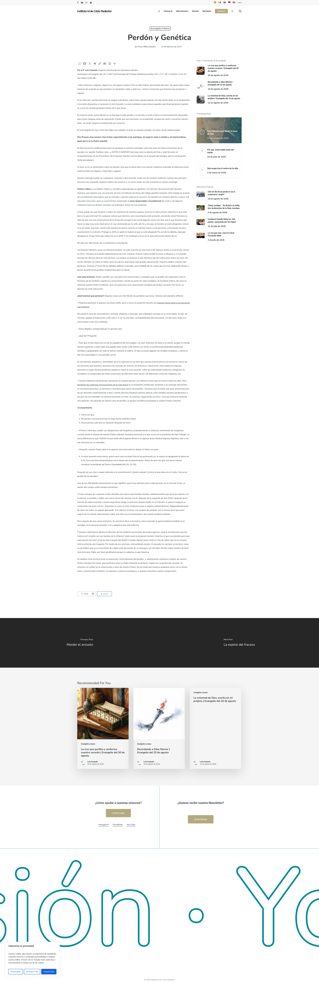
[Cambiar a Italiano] (220, 2)
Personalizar (16, 972)
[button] (118, 813)
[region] (32, 959)
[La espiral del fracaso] (239, 643)
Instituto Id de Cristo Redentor (94, 11)
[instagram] (86, 2)
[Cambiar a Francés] (234, 2)
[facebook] (77, 2)
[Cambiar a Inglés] (224, 2)
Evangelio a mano (160, 28)
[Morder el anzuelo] (80, 643)
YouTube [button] (130, 824)
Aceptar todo (49, 972)
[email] (91, 2)
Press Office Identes (147, 46)
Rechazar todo (32, 972)
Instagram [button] (103, 824)
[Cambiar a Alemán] (229, 2)
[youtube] (82, 2)
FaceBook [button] (118, 824)
